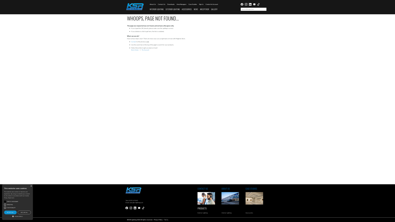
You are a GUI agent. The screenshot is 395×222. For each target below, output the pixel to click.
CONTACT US (203, 188)
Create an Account (212, 4)
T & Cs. (166, 220)
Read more (11, 198)
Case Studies (192, 4)
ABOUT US (225, 188)
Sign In (201, 4)
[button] (17, 216)
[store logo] (134, 7)
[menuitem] (157, 9)
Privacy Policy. (158, 220)
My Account (145, 50)
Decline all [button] (24, 212)
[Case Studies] (258, 198)
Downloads (171, 4)
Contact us (161, 4)
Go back (133, 42)
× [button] (31, 186)
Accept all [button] (10, 212)
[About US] (233, 198)
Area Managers (181, 4)
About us (153, 4)
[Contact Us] (209, 198)
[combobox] (253, 9)
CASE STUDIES (251, 188)
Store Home (135, 50)
